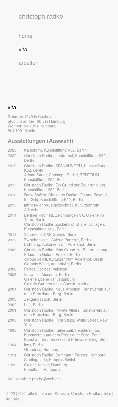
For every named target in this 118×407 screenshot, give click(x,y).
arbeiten (28, 62)
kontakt (12, 399)
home (25, 36)
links (107, 393)
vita (23, 49)
